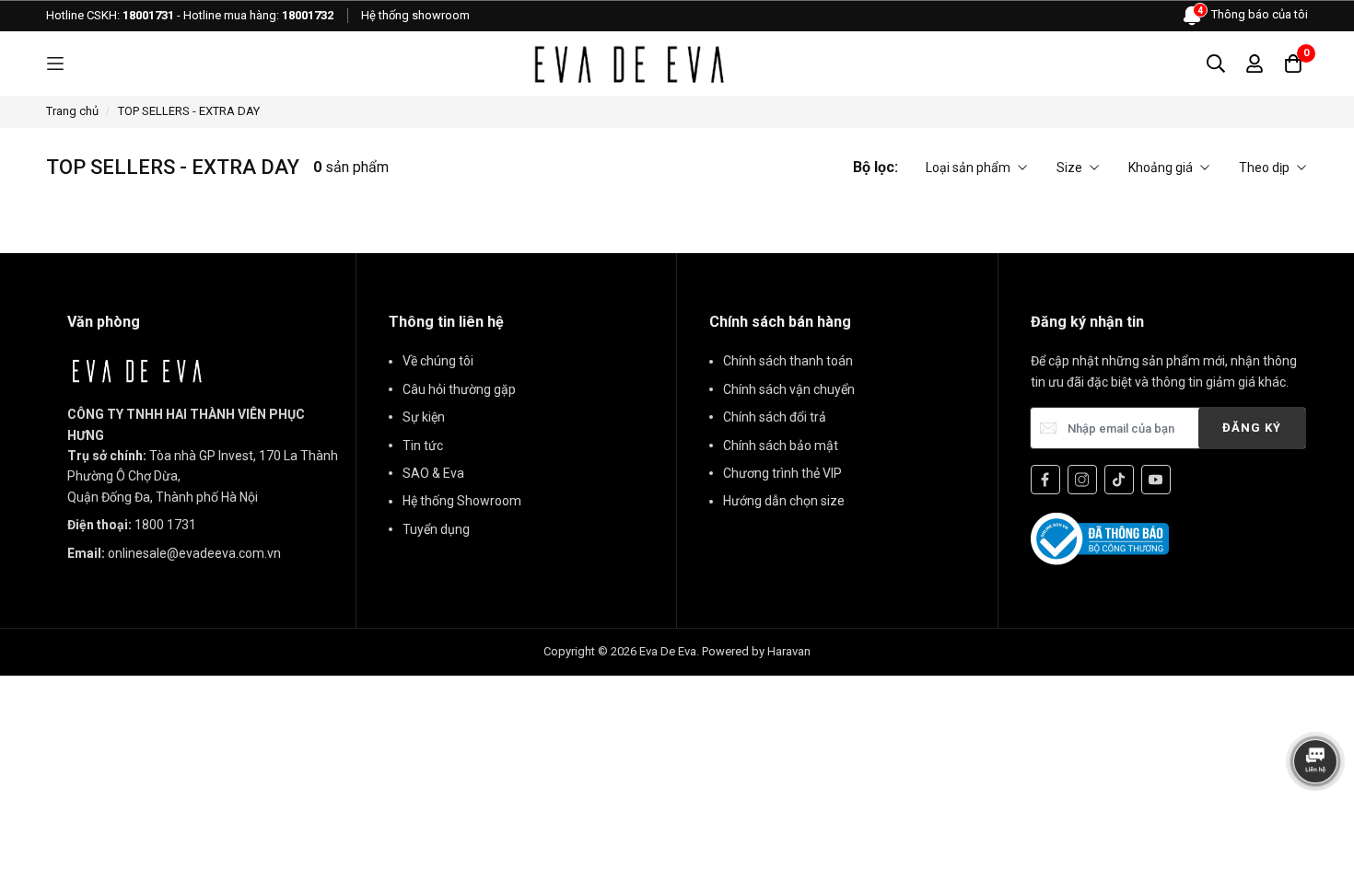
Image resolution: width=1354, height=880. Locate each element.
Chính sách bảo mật (780, 445)
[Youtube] (1156, 479)
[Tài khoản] (1254, 63)
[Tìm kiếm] (1216, 63)
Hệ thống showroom (415, 15)
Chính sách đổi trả (774, 417)
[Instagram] (1082, 479)
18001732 (307, 15)
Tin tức (423, 445)
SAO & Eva (433, 473)
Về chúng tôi (438, 360)
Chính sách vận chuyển (789, 389)
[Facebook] (1045, 479)
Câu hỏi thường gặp (459, 389)
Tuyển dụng (436, 529)
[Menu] (55, 64)
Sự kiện (424, 417)
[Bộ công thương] (1100, 537)
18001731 (148, 15)
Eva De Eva (667, 651)
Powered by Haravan (756, 651)
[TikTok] (1119, 479)
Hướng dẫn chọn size (784, 500)
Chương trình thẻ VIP (782, 473)
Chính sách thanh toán (788, 360)
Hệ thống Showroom (462, 500)
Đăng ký (1251, 427)
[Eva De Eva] (628, 63)
